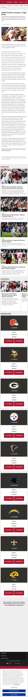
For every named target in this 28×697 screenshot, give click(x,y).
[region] (14, 683)
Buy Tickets (9, 341)
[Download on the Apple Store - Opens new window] (9, 663)
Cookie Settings (14, 687)
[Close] (25, 670)
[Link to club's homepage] (2, 2)
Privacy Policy (17, 684)
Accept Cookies (14, 694)
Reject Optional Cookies (14, 690)
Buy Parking (19, 341)
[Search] (23, 2)
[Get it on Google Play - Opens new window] (18, 664)
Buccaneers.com (14, 603)
